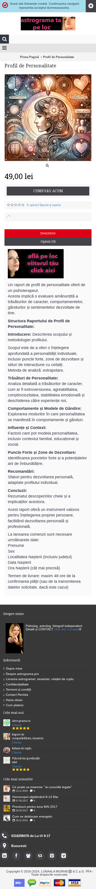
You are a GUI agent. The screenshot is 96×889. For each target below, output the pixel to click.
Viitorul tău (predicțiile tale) (26, 760)
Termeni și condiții (18, 689)
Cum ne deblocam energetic (32, 816)
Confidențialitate (17, 684)
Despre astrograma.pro (22, 674)
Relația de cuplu (21, 748)
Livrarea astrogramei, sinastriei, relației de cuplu (40, 679)
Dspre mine (14, 668)
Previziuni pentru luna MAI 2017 (34, 806)
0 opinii (32, 205)
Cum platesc (15, 705)
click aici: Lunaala (66, 629)
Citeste (17, 725)
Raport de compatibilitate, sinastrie (27, 736)
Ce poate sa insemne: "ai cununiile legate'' (42, 787)
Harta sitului (14, 700)
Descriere (48, 233)
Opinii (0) (48, 241)
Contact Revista (17, 694)
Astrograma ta (21, 720)
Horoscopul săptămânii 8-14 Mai (35, 797)
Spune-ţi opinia (50, 205)
